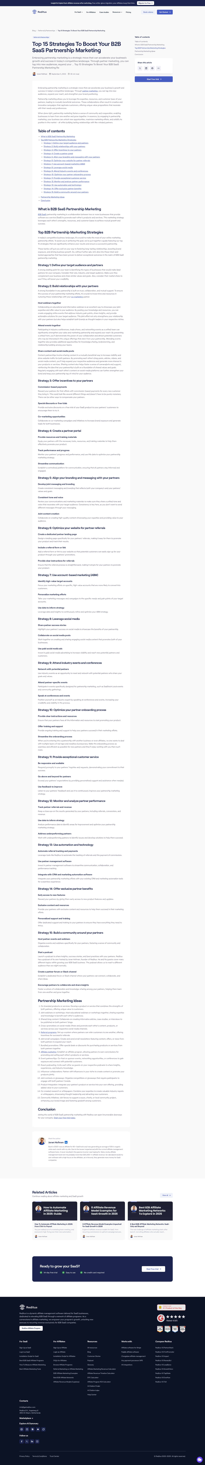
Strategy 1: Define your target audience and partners (66, 143)
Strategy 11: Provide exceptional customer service (65, 178)
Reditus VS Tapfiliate (162, 1373)
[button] (200, 1460)
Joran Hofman (42, 74)
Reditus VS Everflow (162, 1377)
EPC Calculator (92, 1377)
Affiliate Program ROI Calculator (99, 1382)
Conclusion (45, 200)
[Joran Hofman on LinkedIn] (66, 1142)
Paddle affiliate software (130, 1352)
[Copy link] (158, 68)
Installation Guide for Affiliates (64, 1356)
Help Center (91, 1395)
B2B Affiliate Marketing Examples (65, 1373)
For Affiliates (91, 12)
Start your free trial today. (65, 1118)
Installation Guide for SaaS (29, 1356)
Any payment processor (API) (132, 1360)
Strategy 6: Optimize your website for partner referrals (67, 160)
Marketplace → (26, 1418)
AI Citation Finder (93, 1386)
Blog (34, 31)
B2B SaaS (42, 214)
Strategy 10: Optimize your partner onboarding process (67, 174)
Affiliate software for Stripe (131, 1348)
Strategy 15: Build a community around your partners (66, 192)
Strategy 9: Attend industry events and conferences (66, 171)
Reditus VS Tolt (161, 1382)
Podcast (90, 1360)
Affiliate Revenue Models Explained (66, 1382)
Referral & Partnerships (46, 31)
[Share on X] (140, 68)
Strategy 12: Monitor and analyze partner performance (66, 181)
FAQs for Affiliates (60, 1360)
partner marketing (90, 91)
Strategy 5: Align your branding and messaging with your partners (72, 157)
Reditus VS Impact (162, 1356)
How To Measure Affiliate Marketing (32, 1365)
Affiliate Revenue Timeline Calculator (101, 1373)
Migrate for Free (144, 3)
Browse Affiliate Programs (62, 1365)
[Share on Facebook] (152, 68)
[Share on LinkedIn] (146, 68)
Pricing (128, 12)
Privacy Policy (24, 1456)
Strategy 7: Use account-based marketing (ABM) (64, 164)
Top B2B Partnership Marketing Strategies (58, 140)
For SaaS (78, 12)
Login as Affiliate (59, 1352)
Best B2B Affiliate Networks (63, 1377)
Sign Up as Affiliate (60, 1348)
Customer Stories (93, 1356)
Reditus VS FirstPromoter (164, 1352)
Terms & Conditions (39, 1456)
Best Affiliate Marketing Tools (30, 1369)
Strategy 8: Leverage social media (58, 167)
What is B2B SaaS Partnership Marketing (58, 136)
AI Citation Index (93, 1390)
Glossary (90, 1365)
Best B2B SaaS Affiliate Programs (31, 1360)
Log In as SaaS (24, 1352)
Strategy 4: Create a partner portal (58, 153)
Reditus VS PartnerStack (164, 1348)
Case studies (104, 12)
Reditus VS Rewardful (163, 1360)
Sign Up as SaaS (25, 1348)
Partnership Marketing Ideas (53, 197)
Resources (116, 12)
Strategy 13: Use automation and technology (63, 185)
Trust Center (54, 1456)
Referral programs (48, 1032)
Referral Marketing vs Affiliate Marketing (68, 1369)
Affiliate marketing (48, 1052)
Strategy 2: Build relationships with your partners (64, 146)
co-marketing (77, 297)
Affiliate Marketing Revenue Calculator (101, 1369)
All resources (92, 1348)
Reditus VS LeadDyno (163, 1365)
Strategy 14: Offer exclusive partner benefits (62, 188)
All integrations (126, 1365)
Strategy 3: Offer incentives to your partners (62, 150)
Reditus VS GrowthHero (164, 1369)
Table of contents (141, 41)
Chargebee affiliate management (133, 1356)
